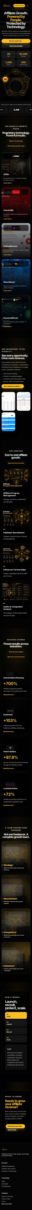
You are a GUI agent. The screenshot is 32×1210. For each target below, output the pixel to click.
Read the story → (9, 694)
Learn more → (8, 183)
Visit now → (16, 90)
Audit (8, 1015)
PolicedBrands (6, 1186)
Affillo (3, 1181)
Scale (9, 1039)
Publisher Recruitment (8, 1169)
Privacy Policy (6, 1199)
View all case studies (16, 652)
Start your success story (16, 657)
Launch (9, 1023)
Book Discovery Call (19, 5)
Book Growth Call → (16, 41)
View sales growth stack (16, 146)
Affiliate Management (8, 1166)
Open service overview (16, 463)
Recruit (9, 1031)
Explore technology (16, 141)
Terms (3, 1201)
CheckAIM (5, 1184)
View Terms (12, 1130)
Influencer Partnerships (9, 1171)
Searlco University (7, 1196)
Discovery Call (7, 1204)
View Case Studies (16, 46)
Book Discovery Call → (15, 1126)
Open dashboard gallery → (13, 386)
